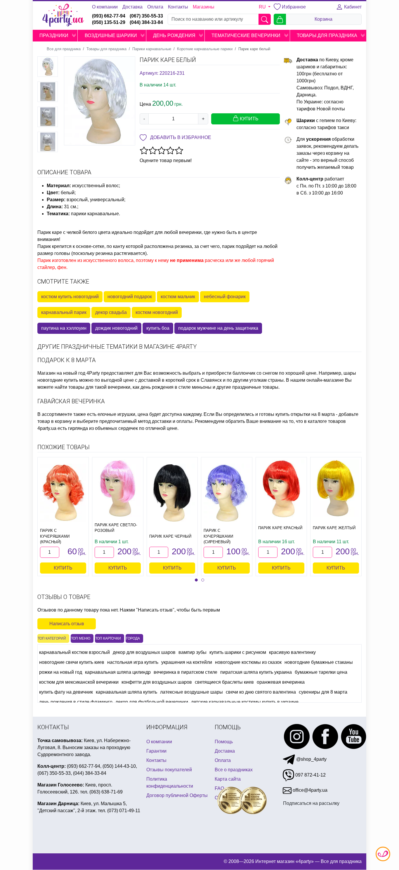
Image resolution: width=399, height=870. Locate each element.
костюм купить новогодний (70, 296)
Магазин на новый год (61, 373)
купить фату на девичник (66, 692)
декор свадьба (111, 312)
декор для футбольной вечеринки (151, 701)
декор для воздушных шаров (144, 652)
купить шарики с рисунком (237, 652)
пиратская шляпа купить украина (256, 672)
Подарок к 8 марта (66, 360)
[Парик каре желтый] (336, 488)
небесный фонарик (225, 296)
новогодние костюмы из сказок (248, 662)
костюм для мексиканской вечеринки (79, 682)
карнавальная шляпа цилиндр (118, 672)
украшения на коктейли (186, 662)
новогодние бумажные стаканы (318, 662)
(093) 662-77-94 (108, 15)
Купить (63, 567)
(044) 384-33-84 (146, 22)
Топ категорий (52, 638)
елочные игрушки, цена (123, 414)
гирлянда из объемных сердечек (103, 428)
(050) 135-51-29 (108, 22)
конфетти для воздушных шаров (157, 682)
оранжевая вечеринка (281, 682)
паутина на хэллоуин (63, 328)
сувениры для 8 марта (323, 692)
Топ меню (80, 638)
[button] (73, 35)
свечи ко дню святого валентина (261, 692)
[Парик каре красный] (281, 488)
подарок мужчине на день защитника (218, 328)
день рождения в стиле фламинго (75, 701)
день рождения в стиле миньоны (175, 387)
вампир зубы (192, 652)
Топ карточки (108, 638)
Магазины (203, 6)
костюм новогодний (157, 312)
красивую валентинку (292, 652)
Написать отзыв (66, 623)
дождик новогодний (116, 328)
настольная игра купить (132, 662)
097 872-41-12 (310, 774)
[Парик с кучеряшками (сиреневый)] (227, 492)
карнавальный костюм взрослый (74, 652)
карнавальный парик (63, 312)
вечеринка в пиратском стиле (185, 672)
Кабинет (352, 6)
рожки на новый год (60, 672)
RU (263, 6)
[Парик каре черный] (172, 492)
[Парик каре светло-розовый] (118, 488)
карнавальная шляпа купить (126, 692)
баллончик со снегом (255, 373)
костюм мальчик (178, 296)
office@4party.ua (309, 790)
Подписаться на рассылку (311, 803)
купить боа (157, 328)
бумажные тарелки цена (321, 672)
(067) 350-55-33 (146, 15)
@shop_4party (311, 759)
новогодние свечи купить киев (71, 662)
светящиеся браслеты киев (224, 682)
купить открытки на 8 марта (305, 414)
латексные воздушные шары (191, 692)
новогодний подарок (129, 296)
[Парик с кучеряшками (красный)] (63, 492)
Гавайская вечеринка (71, 401)
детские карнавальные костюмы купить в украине (245, 701)
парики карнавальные (95, 213)
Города (133, 638)
